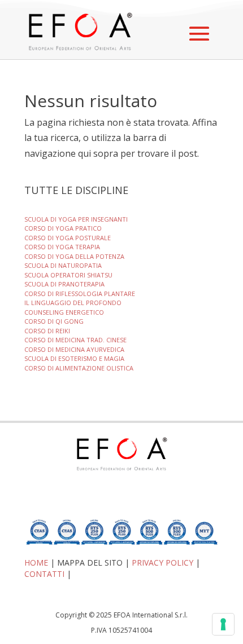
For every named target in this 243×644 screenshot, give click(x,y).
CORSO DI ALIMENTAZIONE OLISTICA (78, 368)
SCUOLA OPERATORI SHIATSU (68, 275)
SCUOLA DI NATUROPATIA (63, 265)
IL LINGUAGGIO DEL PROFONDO (73, 302)
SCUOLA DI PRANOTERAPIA (64, 284)
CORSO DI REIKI (47, 331)
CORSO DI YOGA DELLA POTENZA (74, 256)
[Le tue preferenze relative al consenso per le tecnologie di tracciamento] (223, 624)
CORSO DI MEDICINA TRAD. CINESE (75, 340)
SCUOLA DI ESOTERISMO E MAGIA (74, 358)
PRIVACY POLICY (162, 562)
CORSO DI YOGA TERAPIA (62, 246)
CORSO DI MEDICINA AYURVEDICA (74, 349)
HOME (36, 562)
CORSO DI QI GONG (54, 321)
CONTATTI (44, 573)
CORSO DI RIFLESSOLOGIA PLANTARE (79, 293)
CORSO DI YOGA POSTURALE (67, 237)
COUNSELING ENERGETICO (64, 312)
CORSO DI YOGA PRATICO (63, 228)
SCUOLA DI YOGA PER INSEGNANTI (76, 219)
